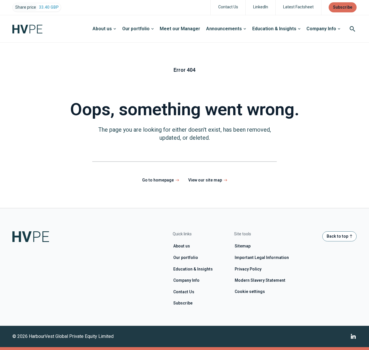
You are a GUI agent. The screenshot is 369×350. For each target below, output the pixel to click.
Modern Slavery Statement (260, 280)
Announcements (224, 28)
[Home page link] (30, 29)
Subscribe (183, 303)
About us (102, 28)
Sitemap (243, 246)
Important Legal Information (262, 257)
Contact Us (183, 292)
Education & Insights (274, 28)
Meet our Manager (180, 28)
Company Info (321, 28)
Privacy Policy (248, 269)
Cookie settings (250, 291)
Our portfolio (136, 28)
